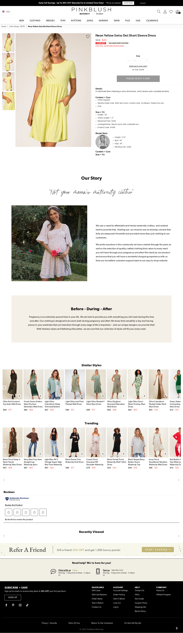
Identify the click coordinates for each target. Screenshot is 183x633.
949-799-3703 (117, 570)
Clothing (35, 21)
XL (147, 61)
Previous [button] (18, 90)
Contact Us (96, 607)
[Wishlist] (171, 12)
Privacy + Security (49, 623)
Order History (119, 595)
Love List (117, 603)
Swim (117, 21)
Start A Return (97, 603)
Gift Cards (96, 591)
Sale (138, 21)
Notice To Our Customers (102, 623)
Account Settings (120, 591)
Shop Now (128, 3)
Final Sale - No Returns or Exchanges (110, 46)
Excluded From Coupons (118, 43)
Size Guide (139, 599)
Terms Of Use (74, 623)
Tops (62, 21)
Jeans (90, 21)
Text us (106, 570)
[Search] (159, 12)
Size (138, 56)
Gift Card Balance (99, 595)
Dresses (50, 21)
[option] (53, 90)
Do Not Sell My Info (132, 623)
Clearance (152, 21)
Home (3, 26)
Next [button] (88, 90)
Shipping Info (140, 607)
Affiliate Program (163, 595)
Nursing (103, 21)
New (21, 21)
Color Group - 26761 (17, 26)
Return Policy (140, 611)
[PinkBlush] (91, 10)
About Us (160, 591)
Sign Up (12, 598)
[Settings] (165, 12)
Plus (127, 21)
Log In (116, 607)
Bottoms (76, 21)
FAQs (137, 595)
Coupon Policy (141, 603)
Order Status (97, 599)
